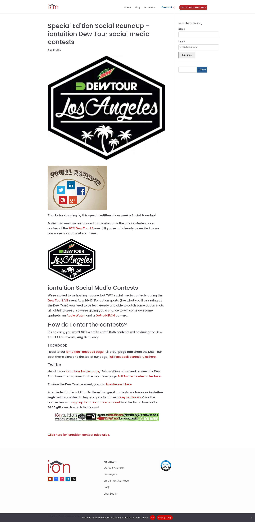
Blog (137, 7)
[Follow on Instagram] (62, 479)
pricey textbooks (129, 397)
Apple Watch (76, 315)
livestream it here (119, 384)
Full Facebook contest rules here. (132, 357)
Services (148, 7)
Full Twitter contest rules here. (139, 376)
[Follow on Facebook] (56, 479)
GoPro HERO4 (105, 315)
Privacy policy (164, 517)
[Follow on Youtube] (50, 479)
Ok (152, 517)
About (127, 7)
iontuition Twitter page (82, 371)
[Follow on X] (73, 479)
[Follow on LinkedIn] (68, 479)
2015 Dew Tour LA (81, 228)
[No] (251, 517)
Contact (166, 7)
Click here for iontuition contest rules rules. (79, 435)
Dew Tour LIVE (58, 300)
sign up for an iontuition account (96, 402)
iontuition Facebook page (85, 352)
